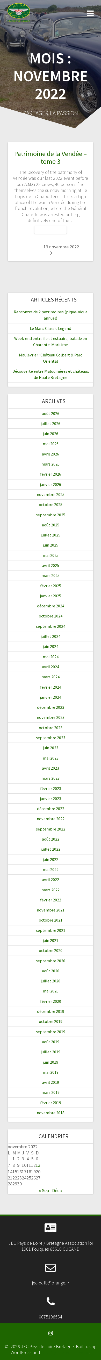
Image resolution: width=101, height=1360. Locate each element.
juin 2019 (50, 1062)
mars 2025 (50, 575)
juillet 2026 (50, 423)
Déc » (57, 1190)
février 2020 (50, 1001)
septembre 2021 (50, 930)
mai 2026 (51, 443)
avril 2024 (50, 666)
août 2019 (50, 1041)
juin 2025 (50, 545)
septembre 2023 (50, 737)
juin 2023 (50, 747)
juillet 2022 (50, 849)
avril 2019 (50, 1082)
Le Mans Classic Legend (50, 328)
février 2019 (50, 1102)
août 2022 (50, 839)
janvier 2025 (50, 595)
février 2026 (50, 474)
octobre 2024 (50, 615)
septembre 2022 (50, 829)
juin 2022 (50, 859)
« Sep (44, 1190)
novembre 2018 (50, 1112)
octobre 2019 (50, 1021)
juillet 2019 (50, 1051)
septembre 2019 (50, 1031)
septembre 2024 (50, 626)
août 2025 (50, 524)
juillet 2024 (50, 636)
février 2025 (50, 585)
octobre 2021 (50, 920)
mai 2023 (51, 758)
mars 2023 (50, 778)
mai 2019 (51, 1072)
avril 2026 (50, 454)
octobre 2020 (50, 950)
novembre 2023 (50, 717)
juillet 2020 (50, 980)
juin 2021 (50, 940)
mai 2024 (51, 656)
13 (38, 1165)
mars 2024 (50, 676)
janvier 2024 (50, 697)
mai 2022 (51, 869)
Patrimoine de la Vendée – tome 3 (50, 157)
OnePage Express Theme (65, 1352)
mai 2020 (51, 990)
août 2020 (50, 970)
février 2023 (50, 788)
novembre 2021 (50, 910)
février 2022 (50, 899)
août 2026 (50, 413)
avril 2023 (50, 768)
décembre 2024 (50, 605)
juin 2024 (50, 646)
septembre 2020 (50, 960)
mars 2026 (50, 464)
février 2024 (50, 687)
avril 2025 (50, 565)
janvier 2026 (50, 484)
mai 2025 (51, 555)
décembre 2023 (50, 707)
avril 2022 (50, 879)
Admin (26, 247)
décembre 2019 (50, 1011)
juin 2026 (50, 433)
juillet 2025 (50, 535)
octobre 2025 (50, 504)
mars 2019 (50, 1092)
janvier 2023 (50, 798)
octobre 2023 (50, 727)
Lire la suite (50, 230)
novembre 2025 (50, 494)
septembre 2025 (50, 514)
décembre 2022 (50, 808)
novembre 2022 (50, 818)
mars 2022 (50, 889)
